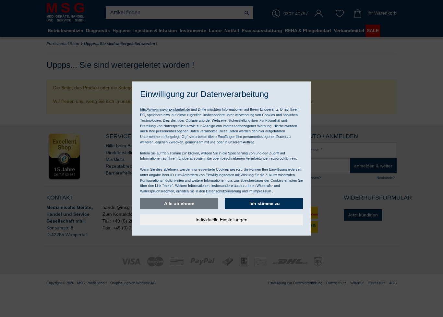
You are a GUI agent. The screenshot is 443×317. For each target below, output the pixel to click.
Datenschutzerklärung (223, 191)
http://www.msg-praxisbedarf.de (165, 109)
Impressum (262, 191)
